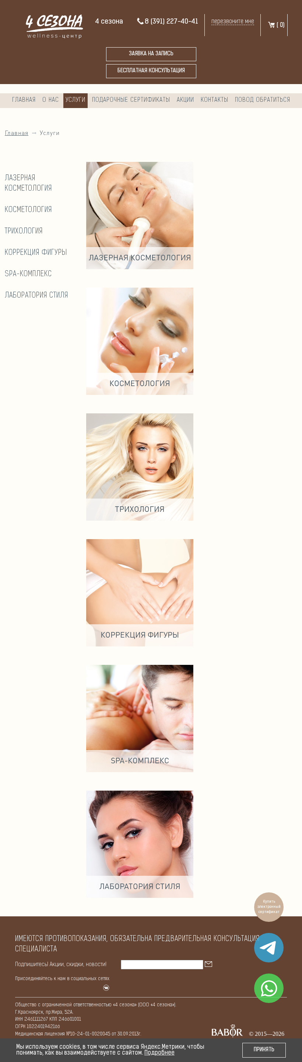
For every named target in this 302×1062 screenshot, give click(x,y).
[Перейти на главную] (51, 25)
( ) (279, 25)
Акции (185, 100)
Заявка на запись (151, 54)
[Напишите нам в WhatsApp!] (269, 988)
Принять (264, 1050)
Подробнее (159, 1053)
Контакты (214, 100)
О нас (50, 100)
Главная (24, 100)
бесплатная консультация (151, 71)
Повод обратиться (262, 100)
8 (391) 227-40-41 (171, 21)
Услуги (75, 100)
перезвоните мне (232, 21)
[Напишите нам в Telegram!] (269, 947)
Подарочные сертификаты (131, 100)
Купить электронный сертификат (269, 907)
